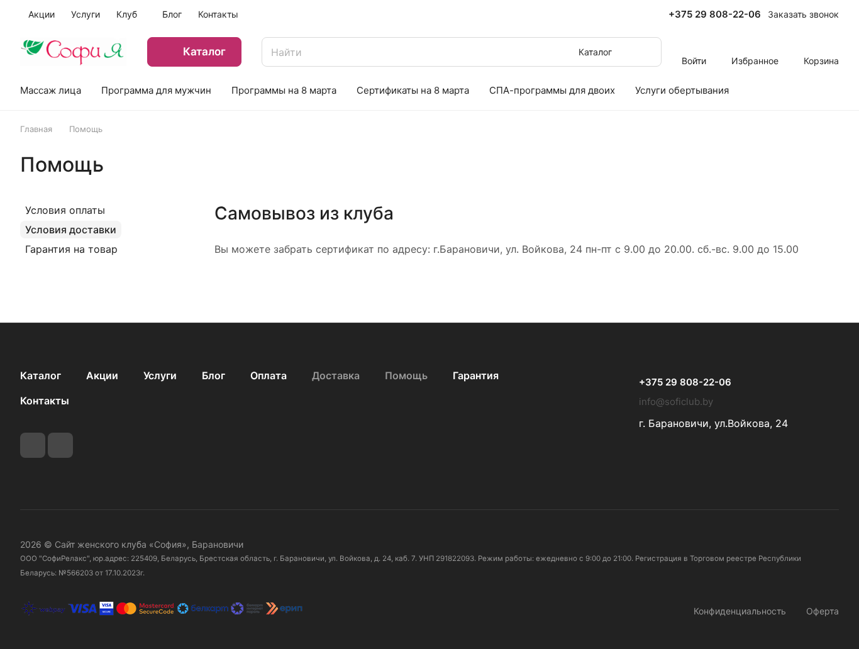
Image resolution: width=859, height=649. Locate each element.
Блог (213, 375)
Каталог (40, 375)
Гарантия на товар (71, 249)
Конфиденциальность (740, 611)
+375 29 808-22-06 (714, 14)
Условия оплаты (65, 210)
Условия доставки (70, 229)
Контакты (44, 400)
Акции (102, 375)
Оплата (268, 375)
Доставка (336, 375)
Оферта (822, 611)
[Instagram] (60, 445)
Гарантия (476, 375)
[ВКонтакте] (32, 445)
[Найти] (646, 52)
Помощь (406, 375)
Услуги (160, 375)
